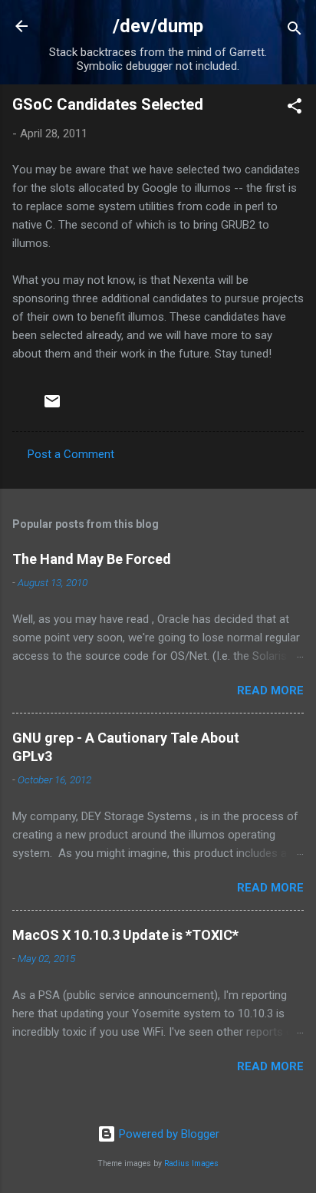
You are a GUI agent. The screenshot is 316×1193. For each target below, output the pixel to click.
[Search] (294, 31)
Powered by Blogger (167, 1134)
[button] (294, 108)
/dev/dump (158, 26)
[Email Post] (52, 407)
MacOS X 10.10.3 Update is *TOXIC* (125, 935)
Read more (270, 690)
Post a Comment (71, 454)
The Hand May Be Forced (91, 559)
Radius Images (191, 1163)
